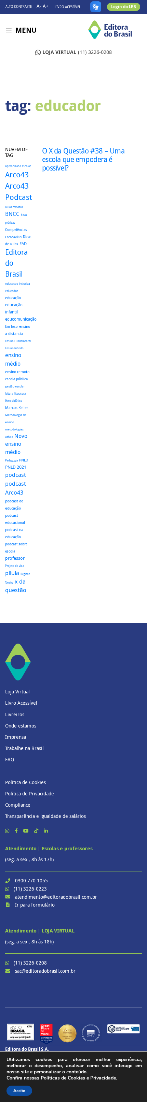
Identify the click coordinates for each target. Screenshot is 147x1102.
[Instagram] (8, 830)
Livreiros (14, 714)
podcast (15, 475)
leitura (9, 393)
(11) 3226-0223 (30, 888)
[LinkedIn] (46, 830)
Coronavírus (13, 237)
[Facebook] (17, 830)
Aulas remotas (14, 207)
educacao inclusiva (17, 284)
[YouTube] (26, 830)
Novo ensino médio (16, 444)
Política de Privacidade (29, 793)
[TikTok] (37, 830)
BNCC (12, 214)
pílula (12, 573)
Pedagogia (11, 460)
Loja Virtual (17, 691)
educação (13, 297)
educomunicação (21, 319)
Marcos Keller (16, 407)
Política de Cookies (25, 782)
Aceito (19, 1090)
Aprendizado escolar (18, 166)
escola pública (16, 379)
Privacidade (103, 1078)
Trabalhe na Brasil (24, 748)
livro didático (13, 401)
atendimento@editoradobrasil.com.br (56, 897)
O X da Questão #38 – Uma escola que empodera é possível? (83, 159)
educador (11, 291)
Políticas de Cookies (63, 1078)
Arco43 (17, 174)
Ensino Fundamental (18, 341)
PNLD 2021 (15, 467)
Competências (16, 229)
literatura (20, 393)
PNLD (23, 459)
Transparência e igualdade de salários (45, 816)
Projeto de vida (14, 566)
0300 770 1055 (31, 880)
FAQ (9, 759)
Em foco (11, 326)
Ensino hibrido (14, 348)
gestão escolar (15, 386)
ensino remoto (17, 371)
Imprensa (15, 737)
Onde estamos (20, 725)
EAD (23, 243)
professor (15, 558)
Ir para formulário (35, 904)
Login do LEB (123, 7)
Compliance (17, 805)
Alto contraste (18, 6)
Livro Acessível (68, 7)
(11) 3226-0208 (77, 52)
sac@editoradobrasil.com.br (45, 971)
